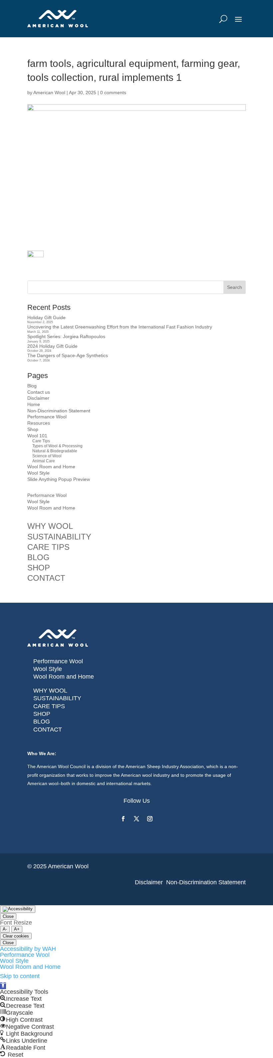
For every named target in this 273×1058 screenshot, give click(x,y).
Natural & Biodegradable (54, 451)
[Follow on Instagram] (149, 818)
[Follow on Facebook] (123, 818)
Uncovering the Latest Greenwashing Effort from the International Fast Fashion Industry (119, 326)
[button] (3, 985)
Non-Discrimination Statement (58, 410)
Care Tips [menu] (48, 546)
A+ (17, 929)
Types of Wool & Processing (57, 446)
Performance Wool (47, 416)
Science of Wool (47, 456)
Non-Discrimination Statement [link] (206, 882)
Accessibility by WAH (28, 949)
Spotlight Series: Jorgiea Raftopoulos (66, 336)
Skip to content (20, 976)
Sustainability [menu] (59, 536)
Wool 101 (37, 435)
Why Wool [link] (50, 690)
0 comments (113, 92)
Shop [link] (41, 714)
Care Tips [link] (49, 706)
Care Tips (41, 441)
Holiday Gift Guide (46, 317)
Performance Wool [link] (58, 661)
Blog (32, 385)
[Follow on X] (136, 818)
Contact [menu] (46, 577)
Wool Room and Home (51, 466)
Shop (32, 429)
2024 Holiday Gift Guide (52, 346)
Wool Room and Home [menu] (51, 508)
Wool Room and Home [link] (63, 676)
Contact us (38, 392)
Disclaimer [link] (149, 882)
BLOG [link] (41, 721)
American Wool (49, 92)
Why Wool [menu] (50, 526)
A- (5, 929)
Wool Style (38, 473)
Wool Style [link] (47, 669)
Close (8, 916)
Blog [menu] (38, 557)
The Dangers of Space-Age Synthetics (67, 355)
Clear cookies (16, 936)
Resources (38, 423)
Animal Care (43, 461)
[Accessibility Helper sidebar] (17, 909)
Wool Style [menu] (38, 501)
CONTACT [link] (47, 729)
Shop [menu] (38, 567)
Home (33, 404)
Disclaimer (38, 398)
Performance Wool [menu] (47, 495)
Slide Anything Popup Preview (58, 479)
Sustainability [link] (57, 698)
